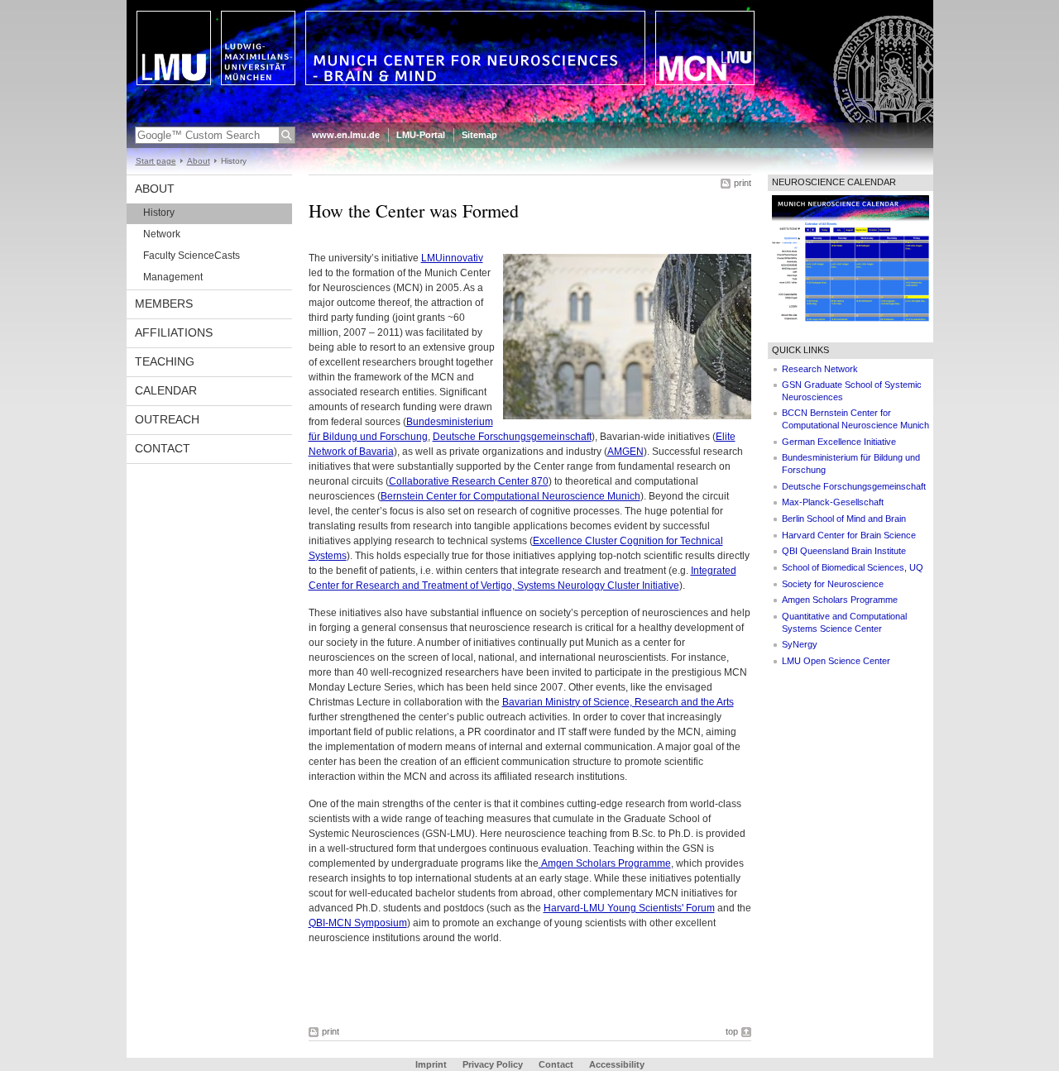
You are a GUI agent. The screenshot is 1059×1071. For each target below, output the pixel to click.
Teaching (164, 361)
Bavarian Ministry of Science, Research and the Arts (618, 702)
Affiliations (174, 332)
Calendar (166, 390)
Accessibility (617, 1064)
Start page (156, 160)
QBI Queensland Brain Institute (844, 551)
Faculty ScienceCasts (191, 255)
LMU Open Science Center (836, 661)
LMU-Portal (420, 135)
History (159, 212)
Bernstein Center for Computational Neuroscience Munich (510, 496)
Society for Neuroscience (833, 584)
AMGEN (625, 451)
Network (161, 234)
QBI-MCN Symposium (358, 923)
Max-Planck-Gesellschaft (833, 502)
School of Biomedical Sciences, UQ (852, 567)
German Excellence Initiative (839, 442)
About (198, 160)
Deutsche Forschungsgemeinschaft (512, 436)
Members (164, 303)
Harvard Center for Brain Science (849, 535)
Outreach (167, 419)
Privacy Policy (492, 1064)
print (742, 183)
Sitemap (479, 135)
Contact (162, 448)
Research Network (820, 369)
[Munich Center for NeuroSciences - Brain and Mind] (530, 119)
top (732, 1031)
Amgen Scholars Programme (605, 863)
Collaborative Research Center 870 (469, 481)
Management (173, 277)
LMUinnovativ (452, 258)
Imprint (431, 1064)
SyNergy (799, 644)
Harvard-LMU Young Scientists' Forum (629, 908)
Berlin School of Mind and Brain (844, 519)
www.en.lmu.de (346, 135)
